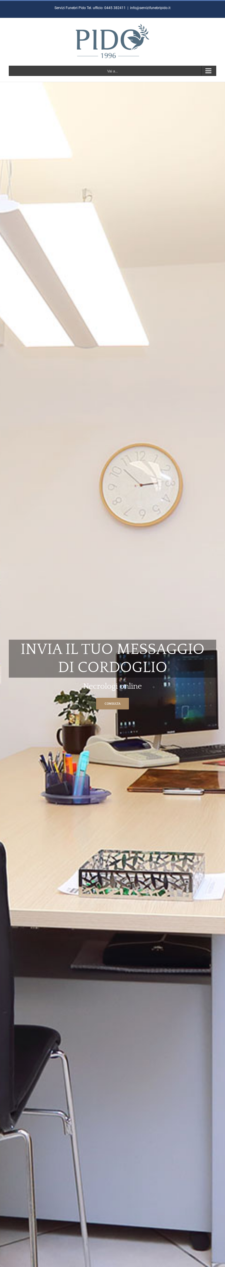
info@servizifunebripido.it (150, 8)
